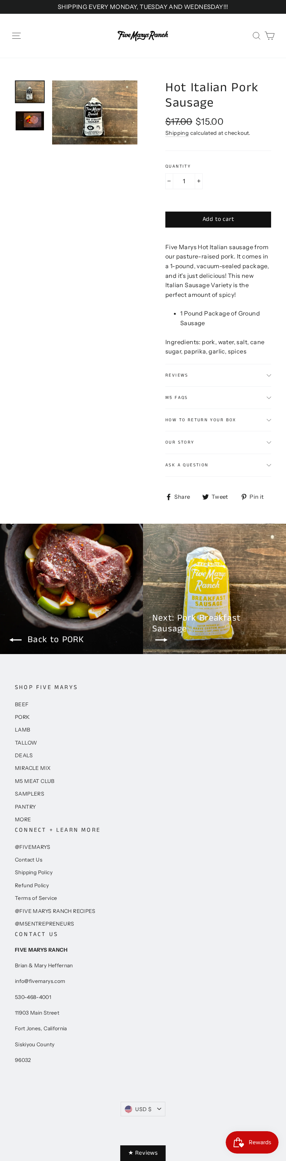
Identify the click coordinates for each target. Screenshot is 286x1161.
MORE (23, 819)
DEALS (24, 755)
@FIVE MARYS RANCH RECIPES (55, 911)
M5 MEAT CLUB (35, 781)
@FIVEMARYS (32, 847)
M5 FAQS (176, 397)
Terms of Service (36, 898)
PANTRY (25, 806)
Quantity (178, 166)
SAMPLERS (29, 793)
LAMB (23, 729)
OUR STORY (180, 442)
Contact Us (28, 859)
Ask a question (187, 465)
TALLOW (26, 742)
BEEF (22, 704)
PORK (22, 717)
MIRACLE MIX (33, 768)
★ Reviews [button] (143, 1153)
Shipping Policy (34, 872)
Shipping (177, 133)
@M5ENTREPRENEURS (44, 923)
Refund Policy (32, 885)
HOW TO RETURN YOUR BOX (200, 420)
